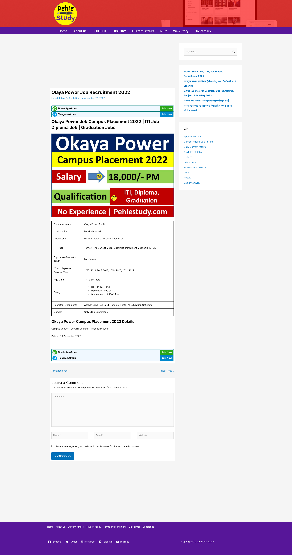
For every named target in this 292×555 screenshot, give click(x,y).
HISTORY (119, 31)
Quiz (163, 31)
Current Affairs (143, 31)
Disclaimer (134, 526)
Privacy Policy (93, 526)
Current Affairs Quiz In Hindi (199, 141)
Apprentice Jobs (193, 136)
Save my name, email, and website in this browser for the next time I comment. (98, 446)
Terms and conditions (115, 526)
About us (80, 31)
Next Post (167, 370)
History (188, 157)
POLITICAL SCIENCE (195, 167)
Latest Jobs (57, 98)
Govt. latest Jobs (193, 152)
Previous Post (59, 370)
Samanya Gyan (192, 182)
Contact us (203, 31)
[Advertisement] (112, 65)
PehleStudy (207, 541)
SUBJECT (100, 31)
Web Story (181, 31)
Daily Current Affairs (195, 146)
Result (187, 177)
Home (63, 31)
